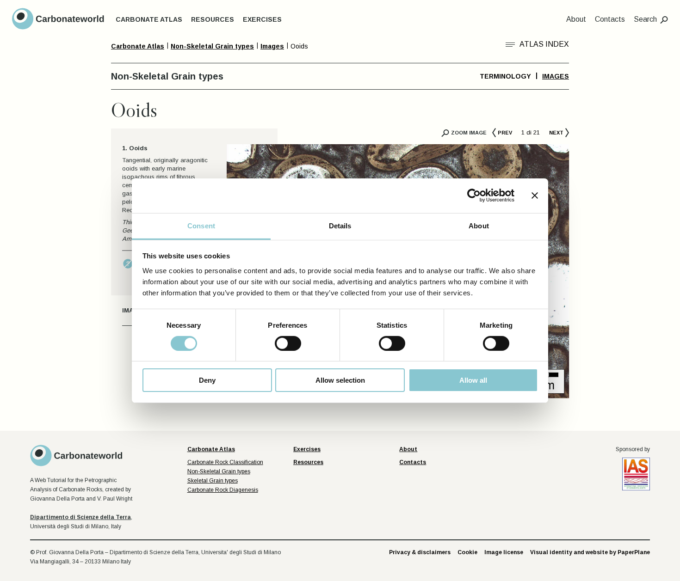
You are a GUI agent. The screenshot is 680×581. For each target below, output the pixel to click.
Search (645, 19)
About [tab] (479, 225)
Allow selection (340, 380)
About (576, 19)
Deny (207, 380)
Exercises (262, 19)
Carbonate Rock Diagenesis (222, 490)
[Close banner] (535, 195)
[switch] (288, 343)
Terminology (505, 76)
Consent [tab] (201, 225)
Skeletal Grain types (212, 480)
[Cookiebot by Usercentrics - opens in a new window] (473, 195)
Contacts (610, 19)
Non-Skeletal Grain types (218, 471)
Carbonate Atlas (149, 19)
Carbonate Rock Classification (225, 462)
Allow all (473, 380)
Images (555, 76)
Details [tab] (340, 225)
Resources (212, 19)
